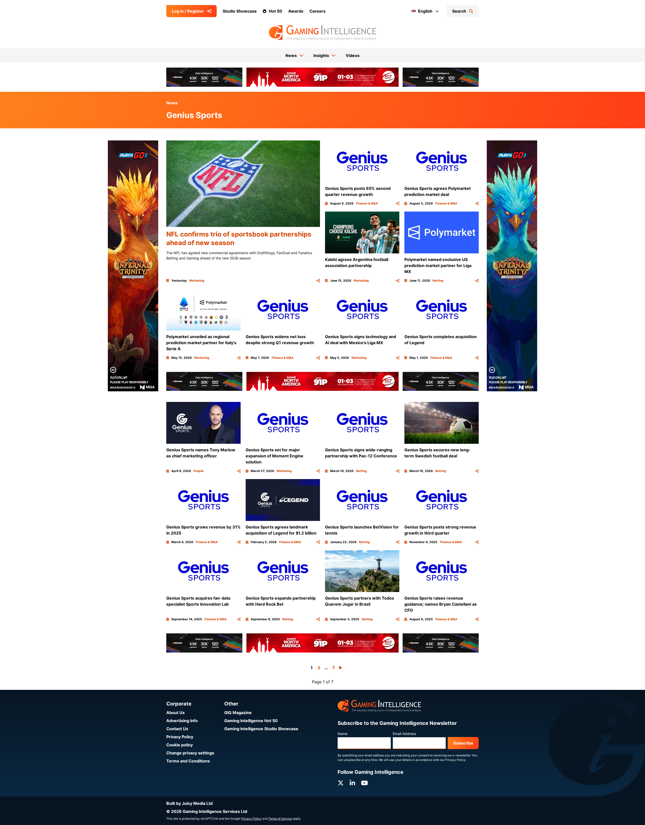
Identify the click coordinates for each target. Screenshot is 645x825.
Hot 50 (275, 11)
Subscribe (463, 743)
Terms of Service (280, 818)
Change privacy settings (190, 752)
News (172, 102)
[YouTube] (364, 783)
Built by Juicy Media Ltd (189, 803)
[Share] (318, 281)
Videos (353, 55)
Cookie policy (179, 744)
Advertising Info (182, 720)
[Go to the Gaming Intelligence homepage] (322, 32)
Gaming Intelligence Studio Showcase (261, 728)
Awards (295, 11)
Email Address (404, 733)
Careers (317, 11)
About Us (175, 712)
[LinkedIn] (352, 783)
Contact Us (177, 728)
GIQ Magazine (238, 712)
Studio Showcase (240, 11)
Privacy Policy (179, 736)
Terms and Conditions (188, 760)
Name (342, 733)
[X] (341, 783)
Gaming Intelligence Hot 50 (251, 720)
